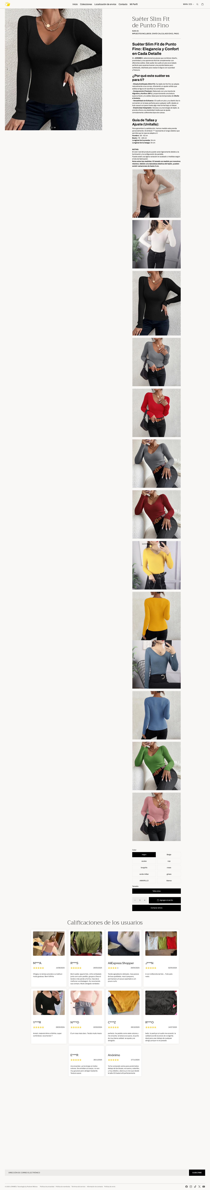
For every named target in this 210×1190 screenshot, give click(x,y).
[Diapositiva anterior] (7, 69)
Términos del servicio (78, 1186)
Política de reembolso (63, 1186)
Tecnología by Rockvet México (27, 1186)
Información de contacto (95, 1186)
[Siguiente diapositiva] (100, 69)
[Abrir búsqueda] (197, 4)
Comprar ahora (156, 908)
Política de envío (109, 1186)
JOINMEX (13, 1186)
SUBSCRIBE (197, 1173)
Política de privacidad (47, 1186)
